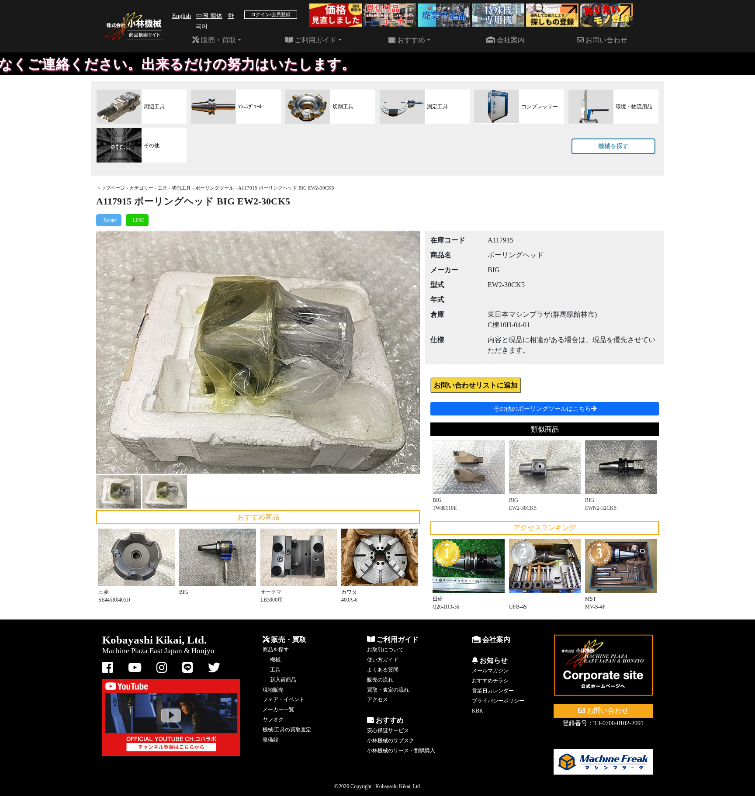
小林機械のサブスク (390, 740)
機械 (275, 660)
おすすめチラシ (490, 681)
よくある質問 (382, 670)
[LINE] (137, 220)
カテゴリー (141, 187)
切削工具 (181, 187)
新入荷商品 (283, 680)
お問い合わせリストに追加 (476, 385)
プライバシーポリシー (498, 701)
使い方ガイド (382, 660)
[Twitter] (108, 220)
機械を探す (613, 146)
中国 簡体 (209, 16)
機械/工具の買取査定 (287, 730)
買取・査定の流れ (388, 690)
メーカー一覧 (278, 709)
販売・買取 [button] (217, 40)
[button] (120, 352)
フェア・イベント (284, 699)
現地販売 (273, 690)
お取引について (385, 650)
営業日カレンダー (493, 691)
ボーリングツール (214, 187)
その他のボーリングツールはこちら (542, 408)
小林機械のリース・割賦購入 (401, 751)
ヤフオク (273, 719)
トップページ (110, 187)
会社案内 (510, 40)
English (181, 16)
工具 (162, 187)
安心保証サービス (388, 730)
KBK (477, 711)
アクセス (377, 699)
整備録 (270, 740)
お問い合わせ (605, 40)
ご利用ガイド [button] (314, 40)
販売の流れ (380, 680)
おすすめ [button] (410, 40)
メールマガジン (490, 671)
